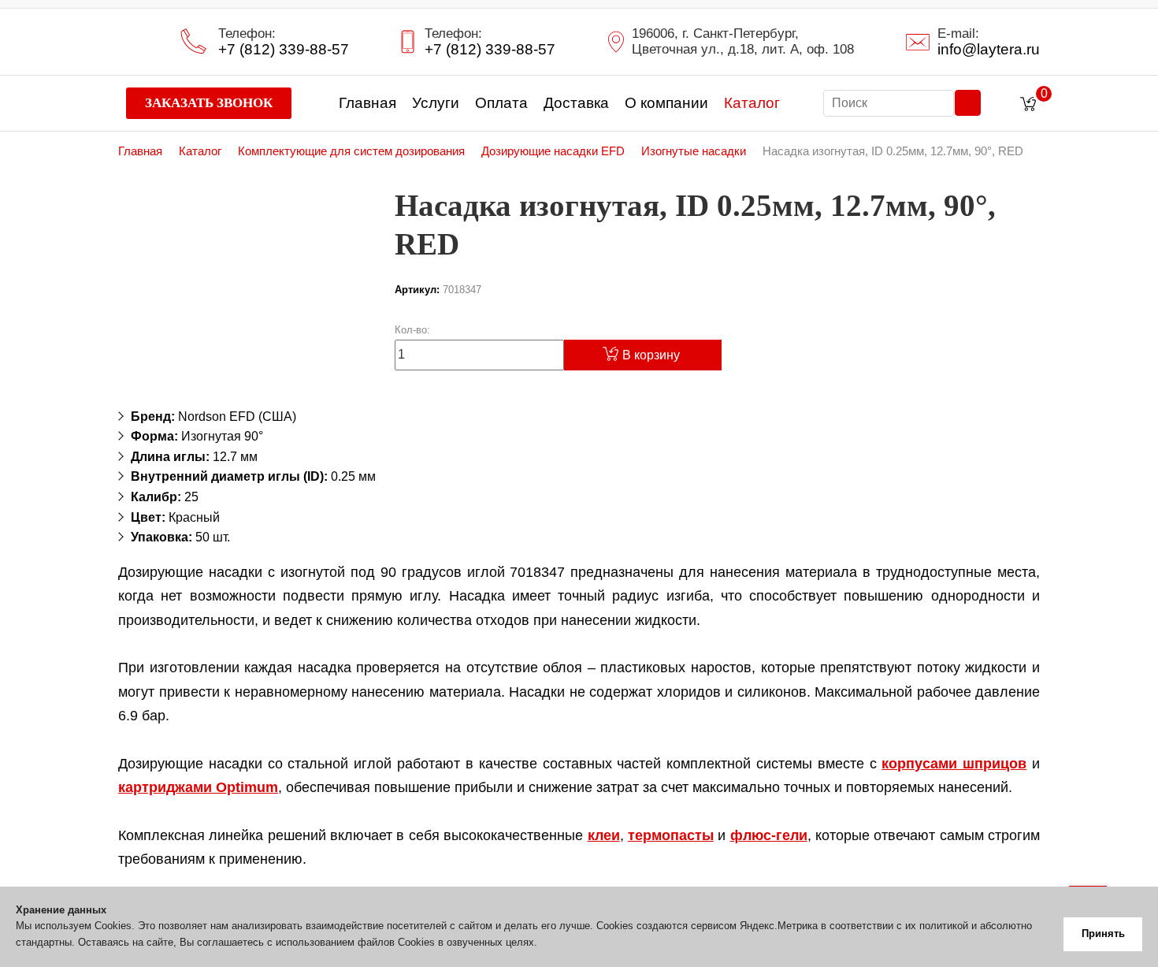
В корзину (651, 355)
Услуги (435, 103)
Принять (1103, 933)
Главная (367, 103)
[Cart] (1032, 104)
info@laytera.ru (988, 50)
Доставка (576, 103)
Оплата (501, 103)
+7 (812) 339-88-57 (283, 50)
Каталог (752, 103)
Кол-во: (412, 330)
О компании (666, 103)
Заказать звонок (209, 102)
